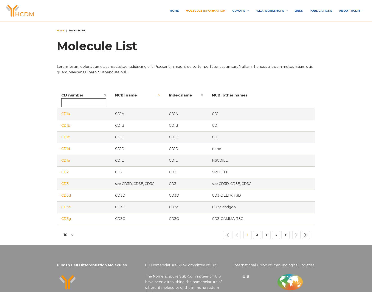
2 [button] (257, 236)
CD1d (65, 150)
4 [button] (276, 236)
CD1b (65, 127)
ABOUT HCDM (346, 11)
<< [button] (227, 236)
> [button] (296, 236)
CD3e (66, 208)
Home (61, 31)
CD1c (65, 138)
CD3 (65, 185)
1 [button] (247, 236)
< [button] (236, 236)
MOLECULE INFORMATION (176, 11)
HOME (140, 11)
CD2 (65, 173)
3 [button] (266, 236)
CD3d (66, 197)
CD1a (65, 115)
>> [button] (306, 236)
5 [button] (285, 236)
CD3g (66, 220)
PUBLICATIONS (313, 11)
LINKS (286, 11)
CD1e (65, 162)
